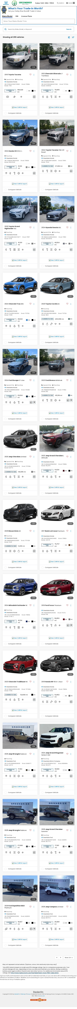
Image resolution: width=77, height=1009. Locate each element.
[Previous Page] (57, 957)
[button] (35, 56)
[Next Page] (61, 957)
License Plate (26, 16)
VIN (16, 16)
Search (68, 29)
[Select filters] (69, 37)
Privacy (28, 994)
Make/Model (7, 16)
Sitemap (23, 994)
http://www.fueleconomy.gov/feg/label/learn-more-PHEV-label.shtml (35, 973)
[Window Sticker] (34, 402)
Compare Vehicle (14, 113)
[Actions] (34, 74)
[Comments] (34, 96)
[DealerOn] (38, 992)
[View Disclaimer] (21, 97)
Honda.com (41, 996)
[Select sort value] (72, 37)
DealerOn (17, 994)
